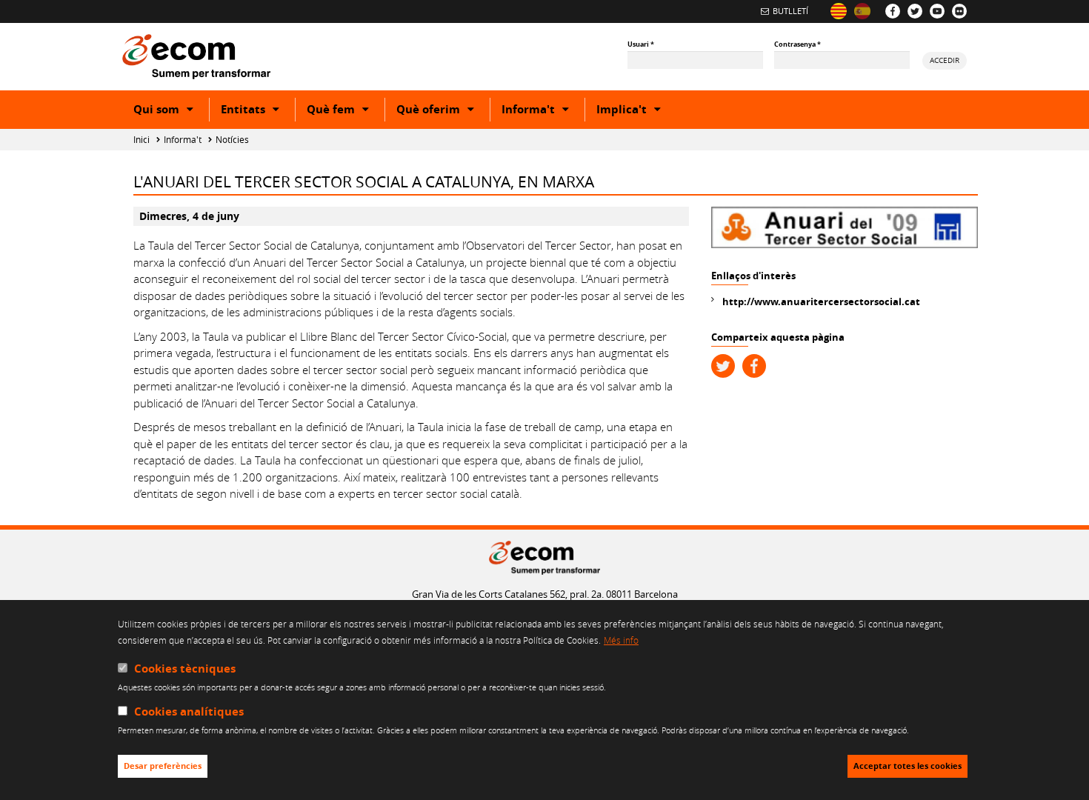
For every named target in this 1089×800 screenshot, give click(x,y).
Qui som (171, 111)
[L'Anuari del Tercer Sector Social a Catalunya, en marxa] (838, 11)
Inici (141, 139)
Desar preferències (163, 767)
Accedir (944, 60)
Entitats (258, 111)
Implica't (636, 111)
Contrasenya (797, 44)
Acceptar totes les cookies (907, 767)
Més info (621, 641)
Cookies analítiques (189, 712)
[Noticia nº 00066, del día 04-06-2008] (862, 11)
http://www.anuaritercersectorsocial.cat (821, 301)
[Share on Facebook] (754, 366)
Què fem (345, 111)
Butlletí (790, 10)
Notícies (232, 139)
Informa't (543, 111)
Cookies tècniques (185, 668)
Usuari (640, 44)
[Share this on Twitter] (723, 366)
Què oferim (443, 111)
